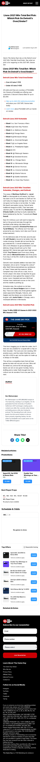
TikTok (5, 699)
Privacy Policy (7, 672)
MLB (11, 496)
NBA (8, 496)
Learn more (10, 109)
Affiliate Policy (7, 674)
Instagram (6, 688)
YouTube (5, 691)
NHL (15, 496)
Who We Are (7, 669)
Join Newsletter (20, 655)
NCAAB (25, 496)
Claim (7, 481)
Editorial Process (8, 677)
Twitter (5, 693)
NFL (4, 495)
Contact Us (6, 679)
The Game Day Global (9, 666)
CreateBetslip (28, 3)
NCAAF (20, 496)
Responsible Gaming (32, 547)
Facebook (6, 696)
